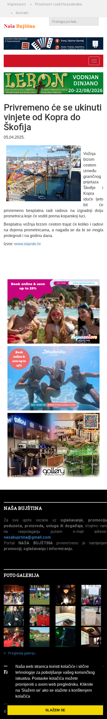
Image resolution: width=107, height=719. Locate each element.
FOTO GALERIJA (21, 575)
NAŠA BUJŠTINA (23, 508)
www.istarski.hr (27, 244)
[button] (32, 696)
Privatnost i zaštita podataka (58, 4)
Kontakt (22, 13)
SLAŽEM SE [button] (55, 710)
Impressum (16, 4)
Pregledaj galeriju (21, 653)
